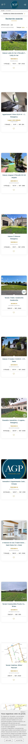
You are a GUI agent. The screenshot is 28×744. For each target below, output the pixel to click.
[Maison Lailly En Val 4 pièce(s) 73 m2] (14, 40)
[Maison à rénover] (14, 224)
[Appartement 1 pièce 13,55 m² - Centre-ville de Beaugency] (14, 102)
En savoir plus (5, 737)
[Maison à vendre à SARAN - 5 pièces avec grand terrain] (14, 346)
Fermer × (23, 712)
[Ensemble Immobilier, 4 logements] (14, 408)
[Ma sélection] (4, 5)
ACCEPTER (19, 740)
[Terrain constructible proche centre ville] (14, 591)
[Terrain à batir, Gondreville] (14, 285)
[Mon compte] (2, 5)
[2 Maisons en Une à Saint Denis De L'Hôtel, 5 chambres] (14, 530)
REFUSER (8, 740)
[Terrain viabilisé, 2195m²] (14, 652)
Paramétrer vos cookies (16, 737)
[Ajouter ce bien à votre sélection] (14, 68)
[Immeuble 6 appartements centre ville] (14, 469)
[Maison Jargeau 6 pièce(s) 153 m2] (14, 162)
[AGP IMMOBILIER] (14, 4)
